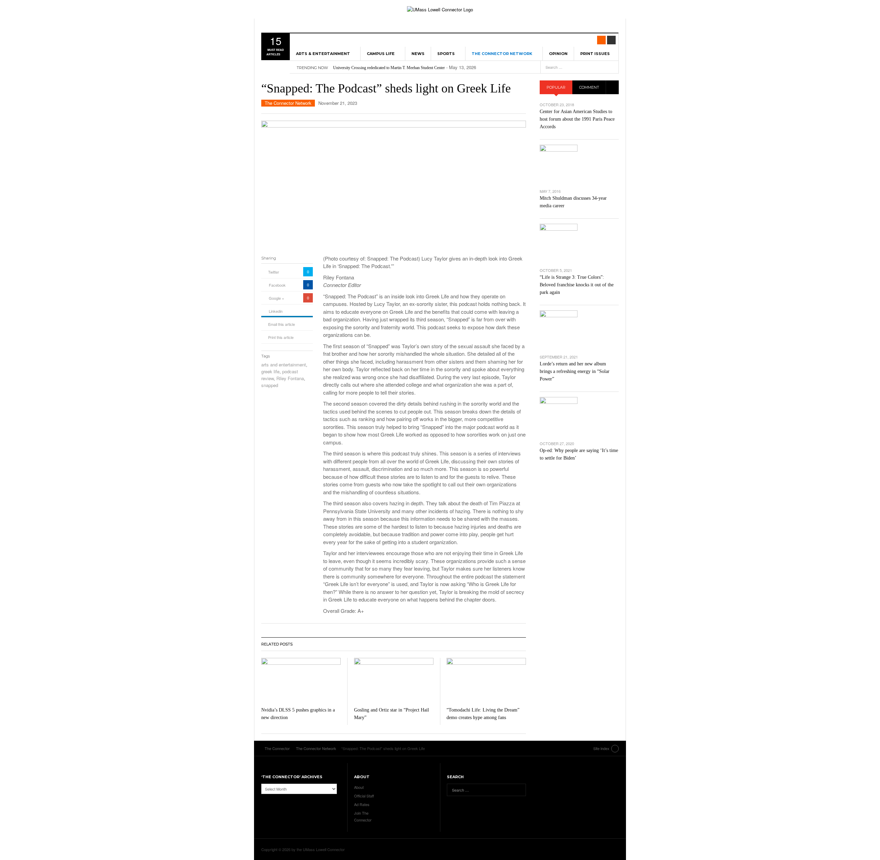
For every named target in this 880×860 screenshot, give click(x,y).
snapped (269, 385)
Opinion (558, 53)
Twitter (273, 272)
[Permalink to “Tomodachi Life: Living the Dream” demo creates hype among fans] (486, 680)
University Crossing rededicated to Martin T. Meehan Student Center (389, 67)
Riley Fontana (290, 378)
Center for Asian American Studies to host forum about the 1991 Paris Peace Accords (577, 119)
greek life (270, 371)
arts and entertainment (283, 364)
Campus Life (381, 53)
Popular (556, 87)
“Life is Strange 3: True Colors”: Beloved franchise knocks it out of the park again (577, 285)
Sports (446, 53)
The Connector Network (502, 53)
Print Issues (595, 53)
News (418, 53)
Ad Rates (362, 804)
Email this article (281, 324)
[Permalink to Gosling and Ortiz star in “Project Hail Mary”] (393, 680)
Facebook (277, 285)
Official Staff (364, 795)
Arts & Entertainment (323, 53)
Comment (589, 87)
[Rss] (601, 40)
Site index (601, 748)
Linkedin (276, 311)
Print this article (281, 337)
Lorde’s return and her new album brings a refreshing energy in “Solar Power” (574, 371)
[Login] (611, 40)
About (359, 787)
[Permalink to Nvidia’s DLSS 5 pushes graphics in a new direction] (301, 680)
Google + (276, 298)
